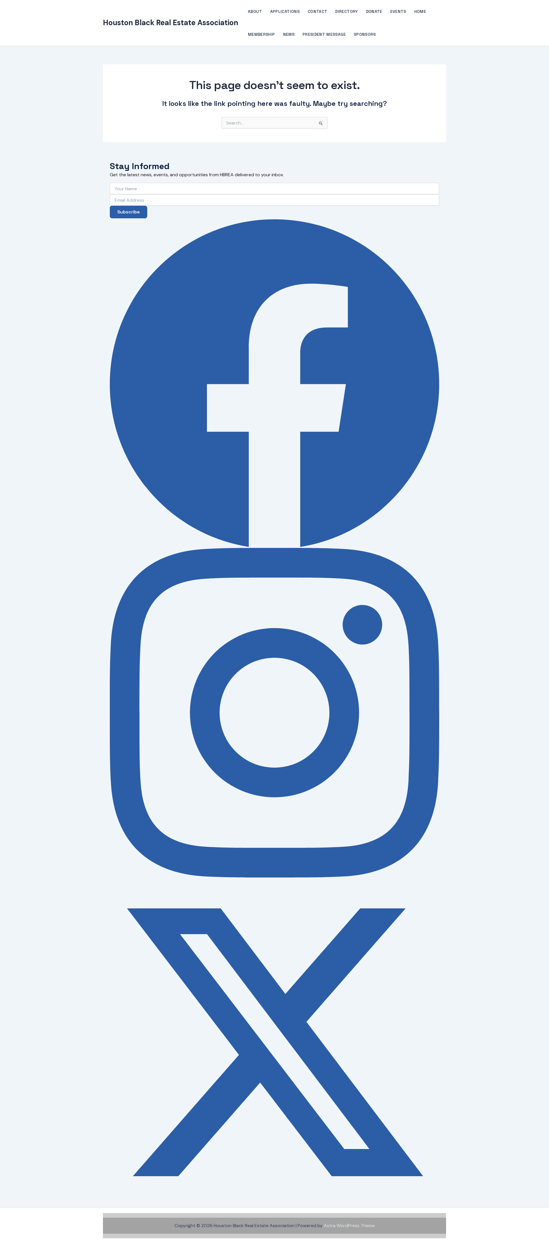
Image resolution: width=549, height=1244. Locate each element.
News (289, 34)
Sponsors (365, 34)
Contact (317, 11)
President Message (324, 34)
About (255, 11)
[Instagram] (274, 712)
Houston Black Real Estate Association (170, 22)
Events (398, 11)
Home (420, 11)
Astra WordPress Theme (349, 1226)
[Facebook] (274, 383)
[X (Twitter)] (274, 1042)
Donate (374, 11)
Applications (285, 11)
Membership (261, 34)
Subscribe (128, 212)
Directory (346, 11)
